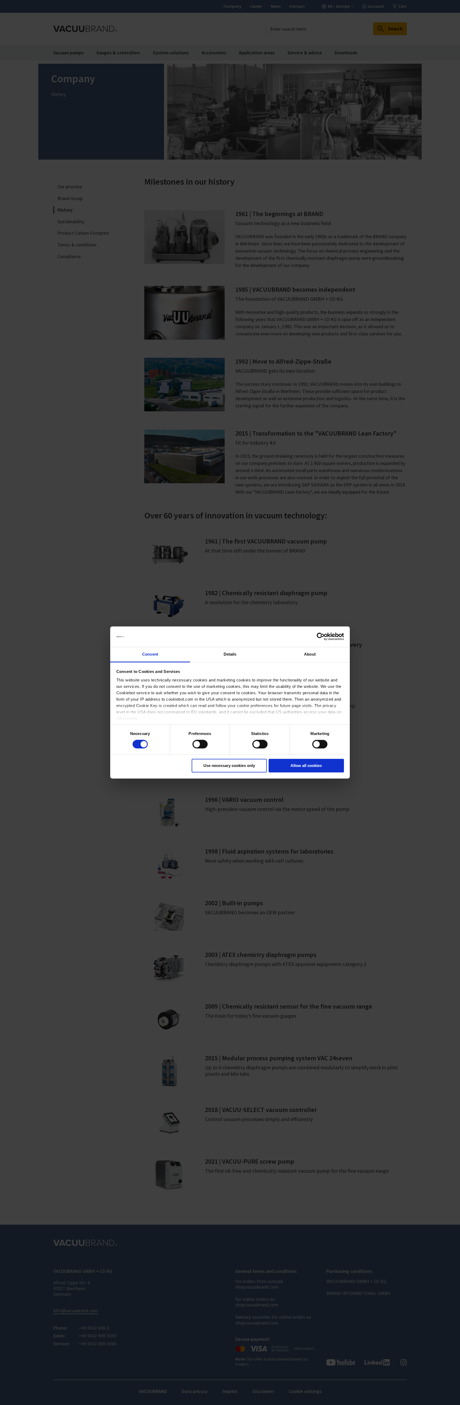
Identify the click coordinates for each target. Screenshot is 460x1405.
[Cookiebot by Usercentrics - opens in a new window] (320, 637)
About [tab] (310, 654)
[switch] (200, 744)
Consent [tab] (150, 654)
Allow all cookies (306, 765)
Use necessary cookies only (229, 765)
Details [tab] (230, 654)
